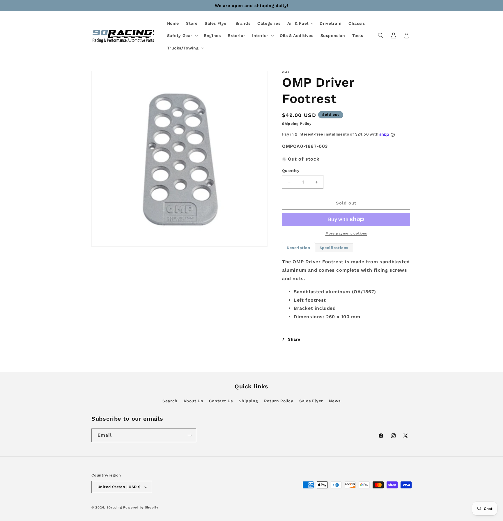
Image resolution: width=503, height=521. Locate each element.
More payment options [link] (346, 233)
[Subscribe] (189, 435)
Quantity (290, 170)
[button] (300, 23)
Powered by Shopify (140, 507)
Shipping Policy (297, 124)
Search (170, 401)
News (334, 401)
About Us (193, 401)
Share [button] (294, 339)
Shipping (248, 401)
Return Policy (278, 401)
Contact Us (221, 401)
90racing (114, 507)
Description (298, 248)
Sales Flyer (311, 401)
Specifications (334, 248)
